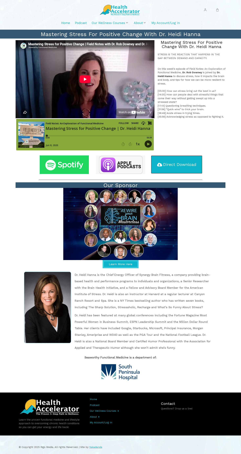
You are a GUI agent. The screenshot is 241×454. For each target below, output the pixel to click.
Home (65, 23)
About (138, 23)
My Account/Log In (165, 23)
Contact (168, 404)
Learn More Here (120, 264)
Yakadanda (95, 447)
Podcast (81, 23)
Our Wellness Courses (108, 23)
